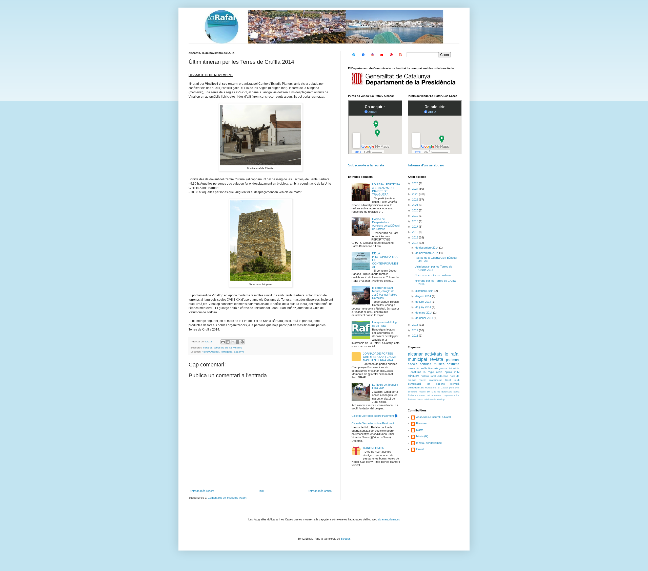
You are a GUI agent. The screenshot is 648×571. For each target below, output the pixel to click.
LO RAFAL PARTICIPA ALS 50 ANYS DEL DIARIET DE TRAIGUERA (386, 189)
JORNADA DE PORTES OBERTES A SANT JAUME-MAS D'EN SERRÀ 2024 (380, 357)
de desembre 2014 (427, 247)
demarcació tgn (419, 383)
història (425, 376)
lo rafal (452, 354)
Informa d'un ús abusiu (426, 165)
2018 (415, 221)
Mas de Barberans (442, 391)
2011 (415, 335)
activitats (433, 354)
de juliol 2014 (423, 301)
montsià (454, 383)
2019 (415, 215)
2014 (415, 242)
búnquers (413, 375)
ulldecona (442, 376)
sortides (207, 347)
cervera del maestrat (429, 395)
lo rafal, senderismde (429, 442)
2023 (415, 193)
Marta (419, 429)
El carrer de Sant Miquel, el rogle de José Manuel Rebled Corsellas (384, 292)
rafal (433, 376)
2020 (415, 210)
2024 (415, 188)
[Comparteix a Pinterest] (242, 341)
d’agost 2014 (423, 296)
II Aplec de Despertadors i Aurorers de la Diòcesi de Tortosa (385, 224)
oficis (439, 372)
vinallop (237, 347)
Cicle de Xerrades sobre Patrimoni (373, 423)
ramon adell (423, 399)
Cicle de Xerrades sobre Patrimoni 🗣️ (375, 415)
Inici (261, 490)
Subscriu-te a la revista (366, 165)
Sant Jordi (452, 380)
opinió (448, 372)
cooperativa (449, 395)
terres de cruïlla (223, 347)
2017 (415, 226)
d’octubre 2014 (424, 290)
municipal (417, 359)
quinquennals (416, 387)
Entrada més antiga (320, 490)
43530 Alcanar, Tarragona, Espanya (223, 351)
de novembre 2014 (427, 252)
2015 (415, 237)
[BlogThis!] (227, 341)
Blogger (345, 538)
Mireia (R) (422, 436)
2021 (415, 204)
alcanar (415, 354)
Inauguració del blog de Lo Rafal (384, 324)
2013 (415, 324)
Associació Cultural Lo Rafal (433, 417)
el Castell (443, 387)
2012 (415, 330)
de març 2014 (424, 312)
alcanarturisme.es (389, 519)
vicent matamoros (430, 380)
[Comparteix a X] (232, 341)
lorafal (419, 449)
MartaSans (430, 387)
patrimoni (452, 360)
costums (453, 364)
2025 (415, 183)
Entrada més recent (202, 490)
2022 (415, 199)
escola (412, 364)
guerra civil (445, 368)
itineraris (433, 368)
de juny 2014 (423, 307)
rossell (422, 391)
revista (436, 359)
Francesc (422, 423)
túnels (433, 399)
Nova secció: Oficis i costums (433, 275)
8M (428, 391)
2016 (415, 231)
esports (440, 383)
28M (456, 372)
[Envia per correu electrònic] (223, 341)
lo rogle (428, 372)
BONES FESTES (373, 447)
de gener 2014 (424, 317)
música (439, 364)
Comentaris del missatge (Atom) (227, 497)
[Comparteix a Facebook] (237, 341)
